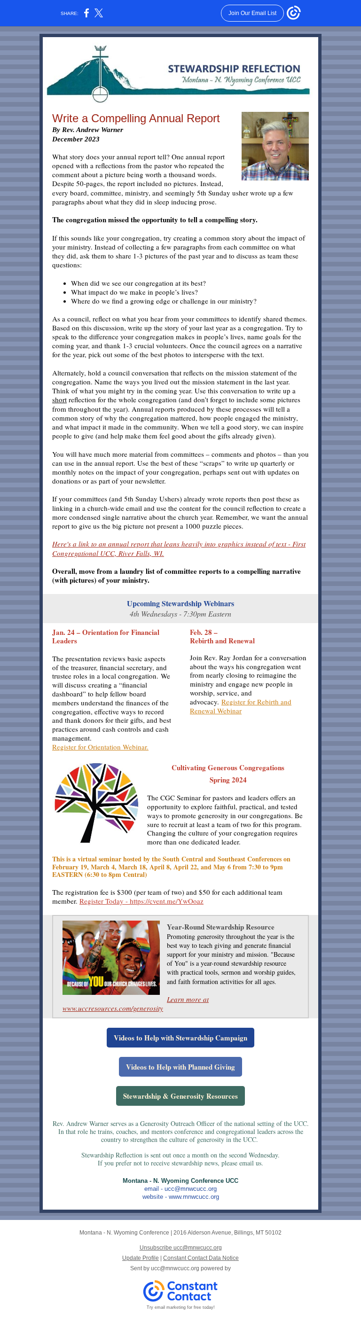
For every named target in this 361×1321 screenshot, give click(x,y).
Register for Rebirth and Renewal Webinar (240, 706)
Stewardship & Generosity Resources (180, 1096)
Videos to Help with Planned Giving (180, 1067)
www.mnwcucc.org (194, 1196)
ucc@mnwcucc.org (191, 1188)
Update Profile (140, 1258)
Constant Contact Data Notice (201, 1258)
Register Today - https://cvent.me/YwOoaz (141, 901)
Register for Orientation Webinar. (100, 746)
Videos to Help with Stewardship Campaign (180, 1037)
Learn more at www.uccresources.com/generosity (136, 1003)
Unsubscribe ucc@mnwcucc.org (181, 1247)
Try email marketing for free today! (181, 1307)
